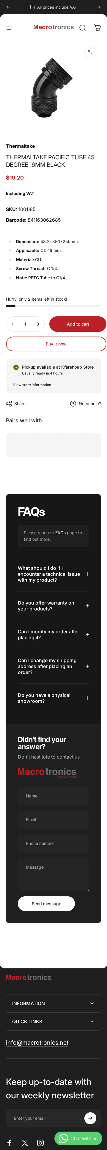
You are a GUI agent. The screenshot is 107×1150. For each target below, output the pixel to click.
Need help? (90, 403)
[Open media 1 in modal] (90, 52)
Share (20, 403)
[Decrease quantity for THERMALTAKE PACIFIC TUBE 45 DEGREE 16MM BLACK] (12, 324)
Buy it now (56, 343)
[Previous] (8, 7)
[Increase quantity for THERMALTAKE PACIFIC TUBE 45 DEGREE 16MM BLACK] (38, 324)
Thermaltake (20, 146)
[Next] (98, 7)
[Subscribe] (90, 1118)
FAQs (60, 532)
